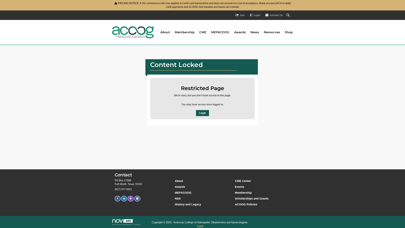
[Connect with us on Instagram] (131, 198)
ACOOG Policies (246, 204)
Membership (184, 32)
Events (239, 186)
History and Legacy (188, 204)
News (254, 32)
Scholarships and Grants (252, 198)
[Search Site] (288, 15)
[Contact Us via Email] (137, 198)
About (165, 32)
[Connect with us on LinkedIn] (124, 198)
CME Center (243, 181)
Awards (240, 32)
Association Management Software (126, 224)
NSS (178, 198)
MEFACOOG (220, 32)
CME (202, 32)
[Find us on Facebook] (118, 198)
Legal (200, 226)
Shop (289, 32)
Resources (272, 32)
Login (202, 113)
